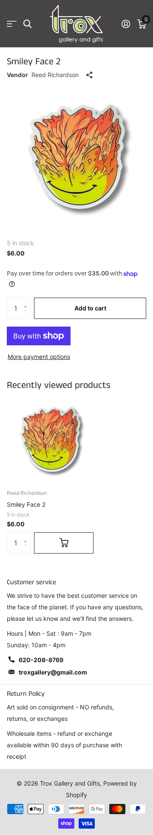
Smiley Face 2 (26, 504)
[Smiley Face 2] (50, 439)
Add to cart (90, 308)
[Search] (27, 24)
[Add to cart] (64, 543)
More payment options (39, 356)
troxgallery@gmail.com (53, 672)
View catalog (12, 24)
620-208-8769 (41, 659)
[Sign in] (125, 24)
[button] (27, 300)
